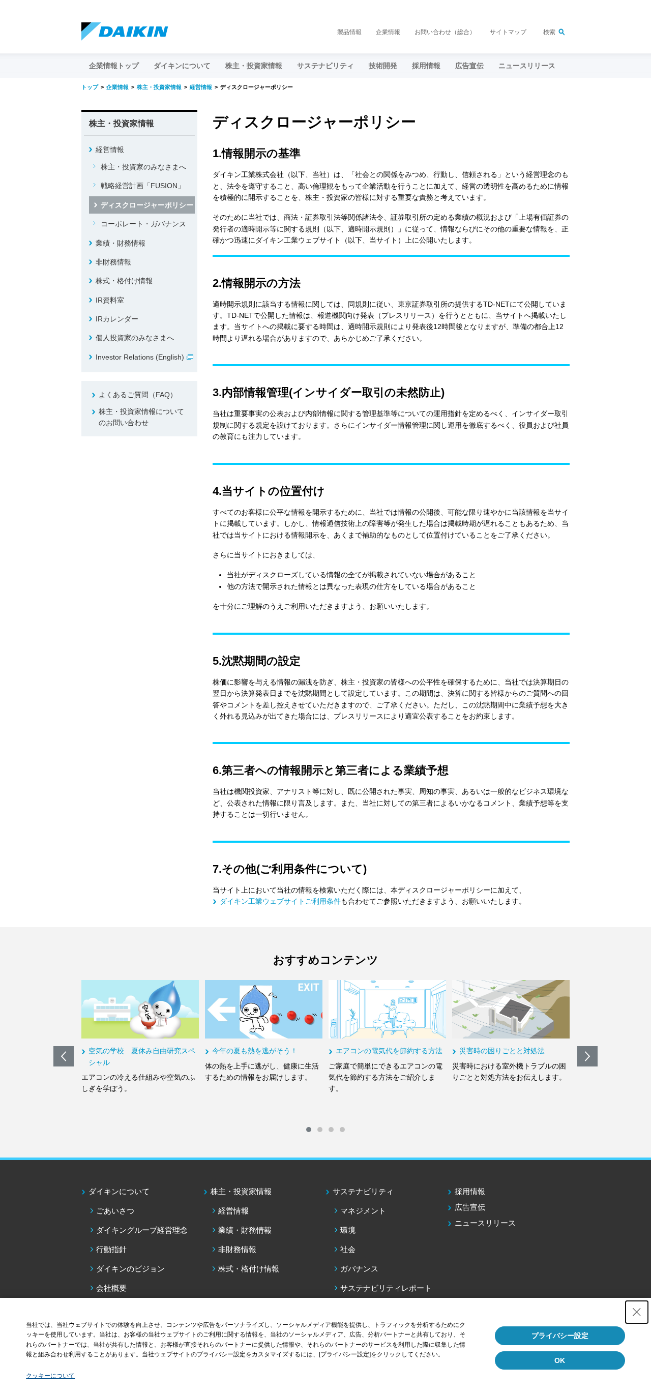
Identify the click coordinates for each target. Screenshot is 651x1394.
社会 (348, 1249)
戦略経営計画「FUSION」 (143, 186)
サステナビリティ (363, 1191)
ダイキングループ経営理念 (142, 1230)
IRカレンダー (117, 319)
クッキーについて (50, 1375)
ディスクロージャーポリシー (147, 205)
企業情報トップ (114, 66)
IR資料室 (110, 300)
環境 (348, 1230)
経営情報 (110, 149)
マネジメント (363, 1210)
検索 (549, 32)
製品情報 (349, 32)
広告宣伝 (470, 1207)
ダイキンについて (119, 1191)
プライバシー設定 (559, 1335)
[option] (140, 1037)
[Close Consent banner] (637, 1312)
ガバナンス (359, 1268)
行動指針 (111, 1249)
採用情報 (426, 66)
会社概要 (111, 1288)
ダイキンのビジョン (130, 1268)
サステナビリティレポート (386, 1288)
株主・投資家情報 (241, 1191)
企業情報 (388, 32)
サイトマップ (508, 32)
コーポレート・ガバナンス (143, 224)
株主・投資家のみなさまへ (143, 167)
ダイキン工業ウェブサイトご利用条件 (280, 901)
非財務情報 (113, 262)
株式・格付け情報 (124, 281)
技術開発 (383, 66)
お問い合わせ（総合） (445, 32)
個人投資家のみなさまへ (135, 338)
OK (559, 1360)
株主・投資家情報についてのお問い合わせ (141, 417)
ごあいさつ (115, 1210)
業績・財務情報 (120, 243)
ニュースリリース (526, 66)
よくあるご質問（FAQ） (138, 395)
